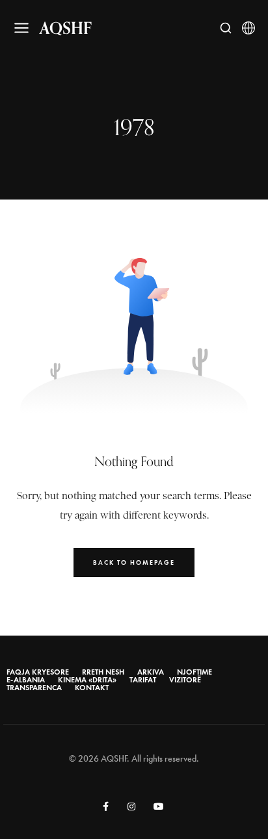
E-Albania (26, 680)
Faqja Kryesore (38, 672)
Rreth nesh (103, 672)
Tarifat (142, 680)
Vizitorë (185, 680)
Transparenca (34, 687)
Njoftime (194, 672)
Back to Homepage (134, 562)
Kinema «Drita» (87, 680)
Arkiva (150, 672)
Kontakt (92, 687)
